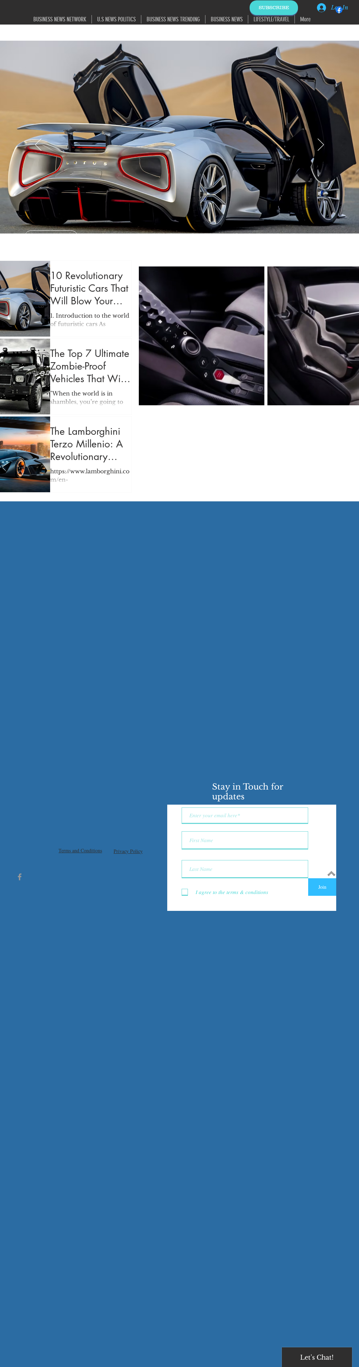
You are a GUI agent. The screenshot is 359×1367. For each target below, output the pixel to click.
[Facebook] (339, 9)
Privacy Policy (128, 851)
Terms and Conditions (80, 850)
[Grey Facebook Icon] (19, 876)
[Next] (321, 145)
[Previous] (38, 145)
